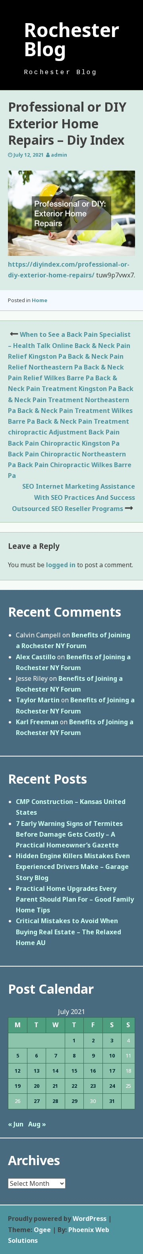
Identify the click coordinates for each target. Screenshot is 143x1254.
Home (39, 300)
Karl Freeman (37, 721)
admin (59, 154)
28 (55, 1101)
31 (112, 1101)
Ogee (42, 1229)
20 (36, 1085)
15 (74, 1070)
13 (36, 1070)
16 (93, 1070)
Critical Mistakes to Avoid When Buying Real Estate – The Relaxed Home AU (68, 931)
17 (112, 1070)
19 (17, 1085)
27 (36, 1101)
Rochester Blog (71, 39)
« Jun (15, 1124)
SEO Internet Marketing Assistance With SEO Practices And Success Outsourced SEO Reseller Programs (73, 497)
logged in (60, 564)
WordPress (89, 1218)
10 (112, 1055)
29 (74, 1101)
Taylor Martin (38, 700)
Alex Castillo (36, 657)
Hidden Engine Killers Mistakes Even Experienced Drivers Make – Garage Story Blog (73, 866)
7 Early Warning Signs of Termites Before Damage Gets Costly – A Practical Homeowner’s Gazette (69, 834)
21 (55, 1085)
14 (55, 1070)
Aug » (37, 1124)
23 (93, 1085)
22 (74, 1085)
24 (112, 1085)
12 (17, 1070)
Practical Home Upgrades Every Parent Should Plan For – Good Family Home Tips (75, 899)
